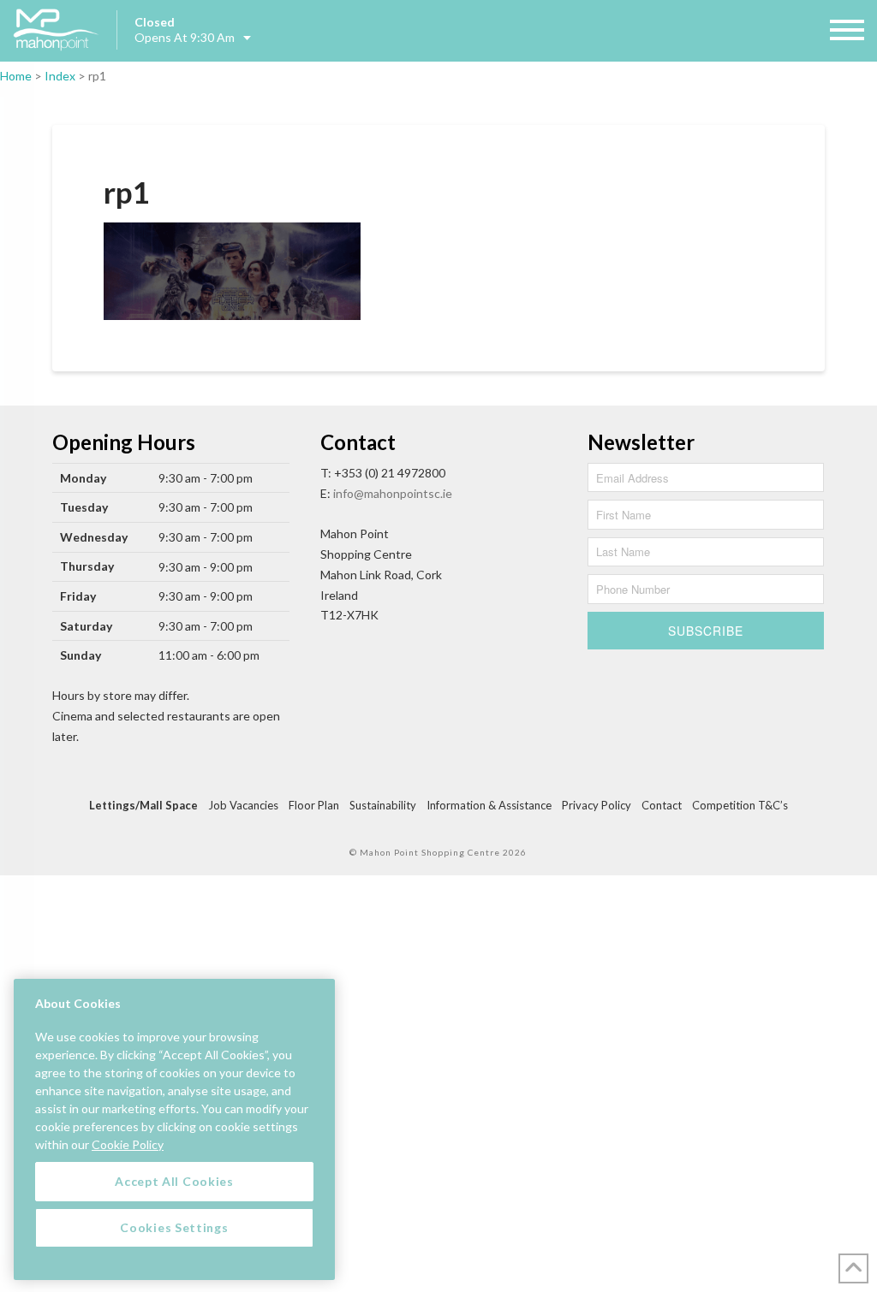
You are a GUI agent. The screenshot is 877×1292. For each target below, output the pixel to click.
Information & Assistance (489, 805)
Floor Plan (314, 805)
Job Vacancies (243, 805)
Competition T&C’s (740, 805)
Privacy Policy (596, 805)
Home (16, 75)
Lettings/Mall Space (143, 805)
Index (60, 75)
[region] (174, 1129)
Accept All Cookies (174, 1181)
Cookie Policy (128, 1144)
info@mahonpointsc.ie (392, 493)
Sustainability (382, 805)
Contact (661, 805)
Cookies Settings (174, 1227)
